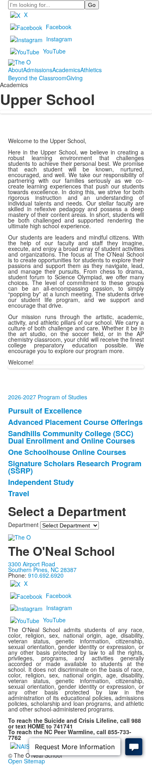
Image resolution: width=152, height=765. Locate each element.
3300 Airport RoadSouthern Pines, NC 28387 (42, 567)
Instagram (59, 39)
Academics (66, 70)
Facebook (58, 27)
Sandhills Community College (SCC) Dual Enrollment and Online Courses (71, 437)
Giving (74, 78)
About (15, 70)
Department (23, 525)
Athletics (91, 70)
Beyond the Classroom (37, 78)
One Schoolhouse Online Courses (67, 452)
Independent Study (41, 482)
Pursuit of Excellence (45, 410)
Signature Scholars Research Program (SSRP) (74, 467)
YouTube (54, 51)
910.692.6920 (46, 575)
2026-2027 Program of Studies (47, 397)
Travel (18, 493)
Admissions (37, 70)
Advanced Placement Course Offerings (75, 422)
